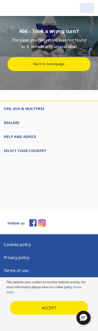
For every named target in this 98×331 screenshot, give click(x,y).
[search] (73, 8)
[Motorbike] (87, 8)
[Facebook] (33, 225)
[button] (83, 318)
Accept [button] (49, 308)
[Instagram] (42, 225)
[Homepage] (29, 8)
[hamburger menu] (9, 8)
